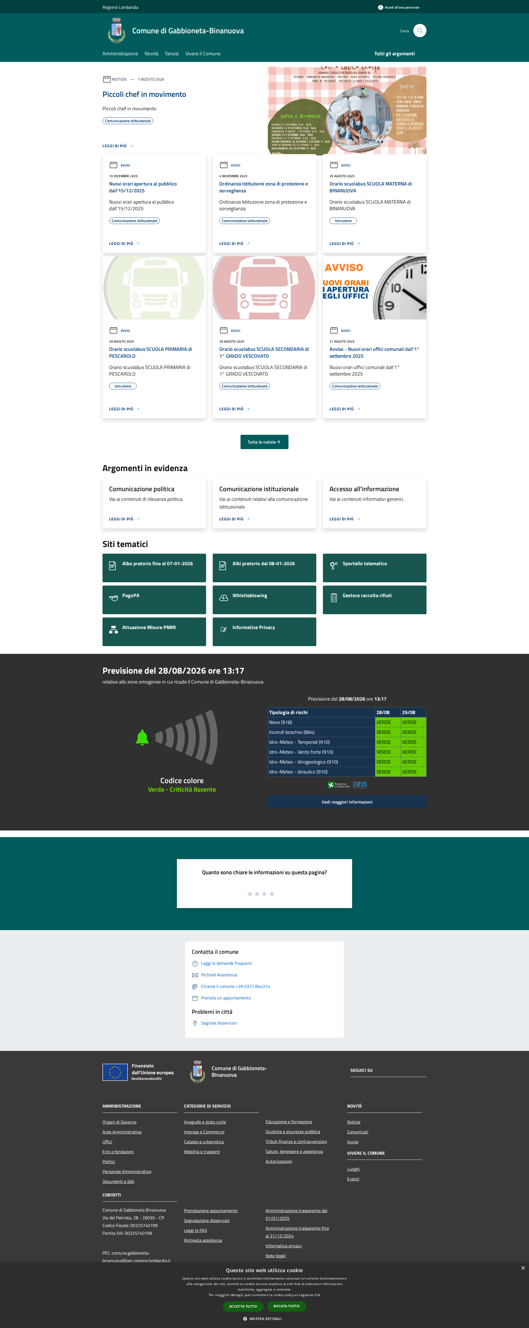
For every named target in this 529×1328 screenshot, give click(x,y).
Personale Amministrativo (126, 1171)
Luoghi (353, 1169)
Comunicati (357, 1131)
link (317, 1295)
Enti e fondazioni (118, 1151)
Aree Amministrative (122, 1131)
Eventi (353, 1179)
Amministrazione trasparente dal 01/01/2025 (296, 1214)
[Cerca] (420, 30)
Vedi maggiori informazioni (347, 802)
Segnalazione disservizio (207, 1220)
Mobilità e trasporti (202, 1151)
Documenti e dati (118, 1181)
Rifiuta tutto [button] (287, 1306)
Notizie (119, 79)
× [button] (523, 1268)
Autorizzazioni (279, 1161)
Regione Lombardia (120, 7)
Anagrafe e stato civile (205, 1122)
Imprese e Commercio (204, 1131)
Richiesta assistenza (203, 1240)
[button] (264, 1318)
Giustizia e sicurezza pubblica (293, 1131)
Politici (108, 1161)
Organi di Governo (119, 1122)
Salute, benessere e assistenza (294, 1151)
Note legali (276, 1255)
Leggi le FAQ (195, 1230)
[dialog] (264, 1295)
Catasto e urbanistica (204, 1141)
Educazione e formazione (289, 1121)
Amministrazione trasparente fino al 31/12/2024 (297, 1232)
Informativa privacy (284, 1245)
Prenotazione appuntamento (210, 1210)
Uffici (107, 1141)
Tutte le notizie (262, 442)
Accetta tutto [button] (243, 1306)
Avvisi (125, 165)
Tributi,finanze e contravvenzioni (296, 1141)
